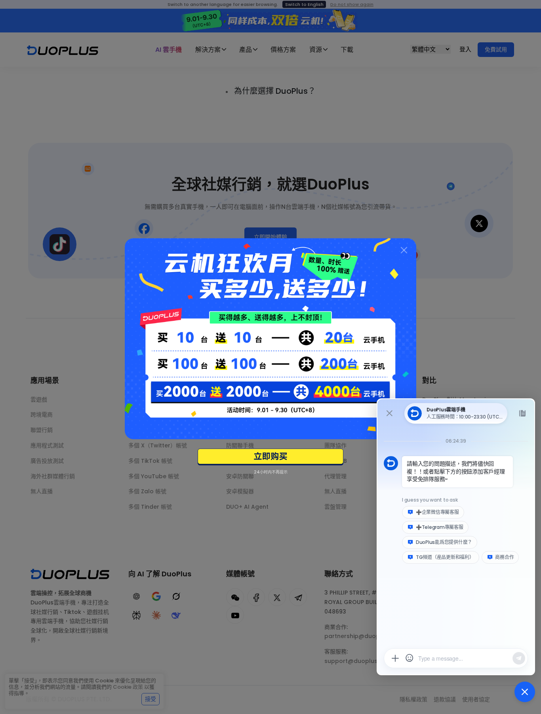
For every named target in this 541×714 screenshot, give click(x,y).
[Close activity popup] (404, 250)
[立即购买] (270, 457)
